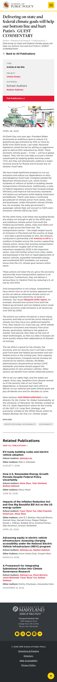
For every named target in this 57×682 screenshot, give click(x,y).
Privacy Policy (28, 665)
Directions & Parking (28, 651)
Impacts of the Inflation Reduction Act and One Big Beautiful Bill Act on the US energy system (27, 504)
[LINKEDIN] (34, 633)
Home (6, 41)
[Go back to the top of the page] (51, 676)
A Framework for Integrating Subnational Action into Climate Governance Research (22, 568)
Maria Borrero (40, 575)
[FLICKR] (39, 633)
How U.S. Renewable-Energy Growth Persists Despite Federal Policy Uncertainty (25, 477)
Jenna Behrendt (11, 578)
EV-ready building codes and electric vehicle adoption (26, 453)
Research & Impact (20, 41)
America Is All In (42, 238)
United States (13, 77)
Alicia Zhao (25, 483)
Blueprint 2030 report (35, 300)
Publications (39, 41)
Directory (28, 656)
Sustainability (46, 424)
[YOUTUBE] (28, 633)
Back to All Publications (20, 53)
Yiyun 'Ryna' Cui (28, 511)
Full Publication (14, 98)
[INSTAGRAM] (22, 633)
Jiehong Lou (26, 458)
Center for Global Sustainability (20, 424)
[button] (51, 5)
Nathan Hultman (15, 90)
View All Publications (14, 446)
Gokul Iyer (8, 514)
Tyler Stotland (39, 483)
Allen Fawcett (44, 511)
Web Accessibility (28, 661)
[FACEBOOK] (17, 633)
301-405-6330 (31, 626)
